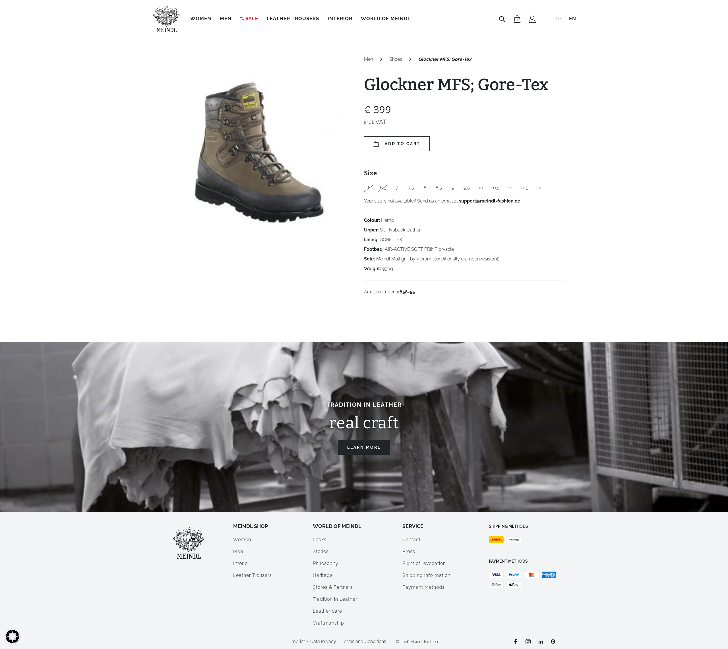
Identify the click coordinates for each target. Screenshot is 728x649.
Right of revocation (424, 563)
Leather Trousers (293, 18)
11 (510, 187)
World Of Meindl (386, 18)
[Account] (532, 19)
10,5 (495, 187)
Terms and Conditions (364, 641)
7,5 (411, 187)
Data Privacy (323, 641)
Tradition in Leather (335, 599)
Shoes (395, 59)
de (559, 18)
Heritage (323, 575)
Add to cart (402, 143)
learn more (364, 447)
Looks (319, 539)
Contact (411, 539)
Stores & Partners (333, 587)
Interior (340, 18)
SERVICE (412, 526)
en (572, 18)
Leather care (327, 611)
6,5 (383, 187)
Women (200, 18)
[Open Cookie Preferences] (12, 641)
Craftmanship (328, 623)
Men (225, 18)
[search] (503, 19)
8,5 (439, 187)
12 (539, 187)
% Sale (249, 18)
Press (408, 551)
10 (480, 187)
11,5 (524, 187)
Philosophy (325, 563)
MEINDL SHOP (250, 526)
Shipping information (426, 575)
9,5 (467, 187)
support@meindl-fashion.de (489, 201)
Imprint (297, 641)
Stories (321, 551)
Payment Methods (423, 587)
